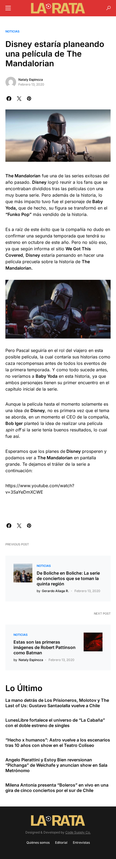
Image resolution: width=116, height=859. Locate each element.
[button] (8, 8)
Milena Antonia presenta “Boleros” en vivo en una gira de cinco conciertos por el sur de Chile (56, 787)
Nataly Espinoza (30, 80)
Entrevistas (81, 842)
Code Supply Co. (78, 832)
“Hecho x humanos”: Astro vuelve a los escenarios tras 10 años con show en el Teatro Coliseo (57, 742)
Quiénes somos (38, 842)
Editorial (61, 842)
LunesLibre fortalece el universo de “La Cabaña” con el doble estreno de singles (55, 722)
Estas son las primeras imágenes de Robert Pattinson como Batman (44, 647)
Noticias (12, 31)
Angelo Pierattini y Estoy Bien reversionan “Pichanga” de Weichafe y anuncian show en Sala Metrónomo (56, 765)
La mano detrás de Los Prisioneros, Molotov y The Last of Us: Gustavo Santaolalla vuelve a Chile (57, 703)
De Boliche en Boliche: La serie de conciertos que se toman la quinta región (68, 578)
